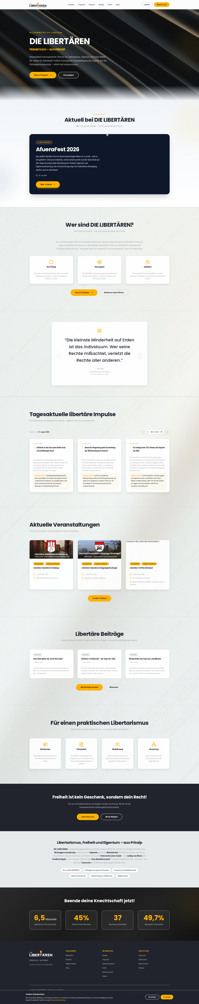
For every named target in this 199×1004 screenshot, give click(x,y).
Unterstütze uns (87, 810)
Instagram (152, 985)
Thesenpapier (68, 75)
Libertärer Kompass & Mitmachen (102, 869)
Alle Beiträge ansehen (89, 680)
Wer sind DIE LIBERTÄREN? (71, 863)
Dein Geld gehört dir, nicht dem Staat (48, 652)
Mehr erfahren (46, 184)
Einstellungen (152, 997)
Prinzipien (71, 5)
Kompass (92, 5)
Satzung (141, 961)
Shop (67, 961)
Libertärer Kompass (108, 957)
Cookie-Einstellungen (67, 987)
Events (110, 5)
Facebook (144, 985)
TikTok (167, 985)
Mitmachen (114, 680)
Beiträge (101, 5)
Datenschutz (143, 953)
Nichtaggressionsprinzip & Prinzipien (97, 863)
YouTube (161, 985)
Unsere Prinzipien (41, 75)
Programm (81, 5)
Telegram (134, 985)
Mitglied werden (162, 4)
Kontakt (104, 949)
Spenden (147, 4)
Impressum (142, 949)
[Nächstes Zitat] (140, 352)
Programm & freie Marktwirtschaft (125, 863)
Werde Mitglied (111, 810)
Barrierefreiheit (143, 957)
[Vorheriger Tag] (142, 425)
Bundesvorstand (107, 965)
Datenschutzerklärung (58, 1000)
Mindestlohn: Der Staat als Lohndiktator (145, 652)
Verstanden (166, 997)
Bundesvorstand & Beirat (114, 292)
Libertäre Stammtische (78, 869)
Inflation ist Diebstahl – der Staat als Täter (98, 652)
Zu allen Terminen (99, 591)
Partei (118, 5)
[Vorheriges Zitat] (58, 352)
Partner (104, 969)
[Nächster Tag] (167, 425)
